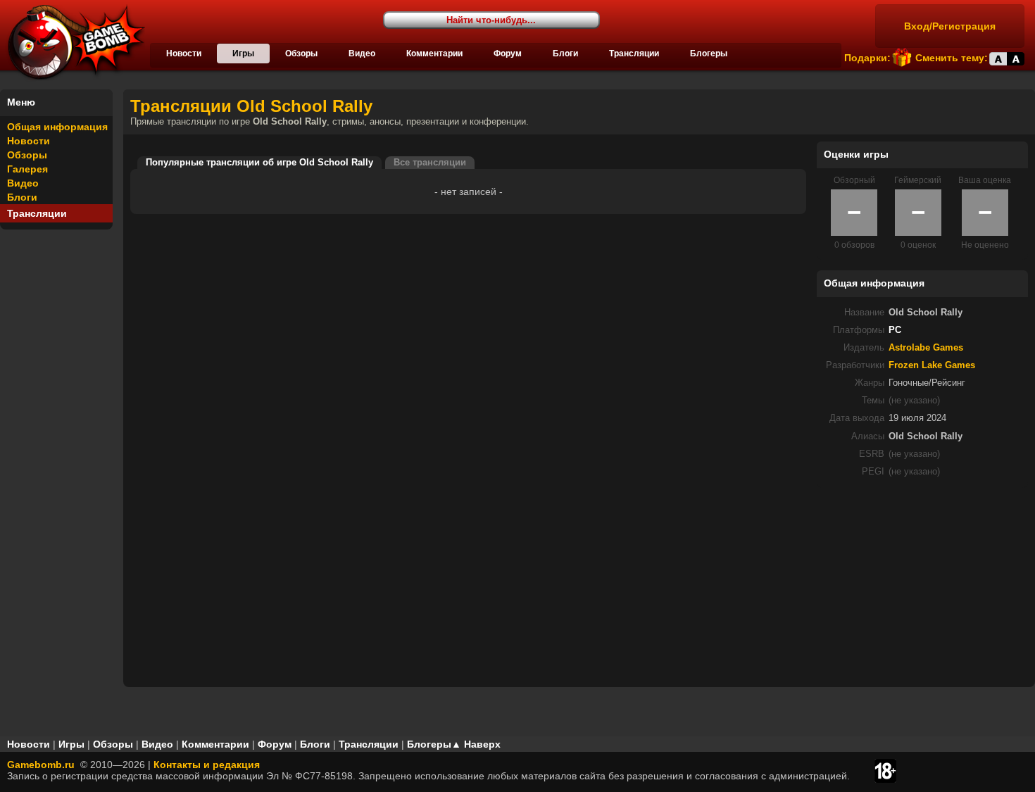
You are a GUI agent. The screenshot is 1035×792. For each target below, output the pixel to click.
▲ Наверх (476, 744)
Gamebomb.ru (41, 764)
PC (895, 330)
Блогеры (708, 53)
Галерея (27, 169)
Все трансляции (430, 163)
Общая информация (57, 126)
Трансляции (634, 53)
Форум (508, 53)
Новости (183, 53)
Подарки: (867, 57)
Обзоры (301, 53)
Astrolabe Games (926, 348)
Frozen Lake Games (932, 365)
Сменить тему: (951, 57)
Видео (362, 53)
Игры (243, 53)
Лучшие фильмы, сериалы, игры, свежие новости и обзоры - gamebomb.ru (72, 42)
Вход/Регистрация (950, 26)
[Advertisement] (922, 586)
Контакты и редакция (206, 764)
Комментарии (434, 53)
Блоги (565, 53)
